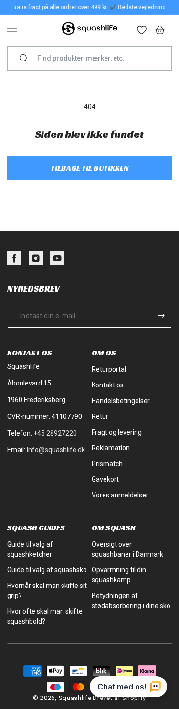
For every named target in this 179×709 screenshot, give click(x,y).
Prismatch (107, 463)
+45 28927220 (55, 433)
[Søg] (23, 58)
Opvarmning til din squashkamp (119, 575)
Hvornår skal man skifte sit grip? (47, 590)
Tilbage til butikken (89, 168)
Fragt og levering (117, 432)
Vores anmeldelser (120, 495)
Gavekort (105, 479)
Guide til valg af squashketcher (30, 549)
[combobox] (93, 58)
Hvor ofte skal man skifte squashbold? (45, 616)
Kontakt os (108, 385)
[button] (12, 30)
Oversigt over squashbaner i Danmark (127, 549)
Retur (100, 416)
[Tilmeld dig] (160, 316)
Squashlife (75, 697)
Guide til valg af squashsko (47, 570)
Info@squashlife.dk (56, 450)
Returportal (109, 369)
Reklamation (111, 448)
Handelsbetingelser (121, 401)
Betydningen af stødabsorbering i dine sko (131, 600)
